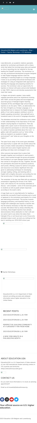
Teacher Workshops (8, 272)
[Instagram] (6, 2)
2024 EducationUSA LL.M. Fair (15, 320)
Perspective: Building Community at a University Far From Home (17, 325)
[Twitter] (13, 2)
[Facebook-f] (3, 2)
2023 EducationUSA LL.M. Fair (15, 331)
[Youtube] (10, 2)
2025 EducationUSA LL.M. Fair (15, 315)
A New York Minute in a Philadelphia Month (13, 337)
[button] (33, 9)
